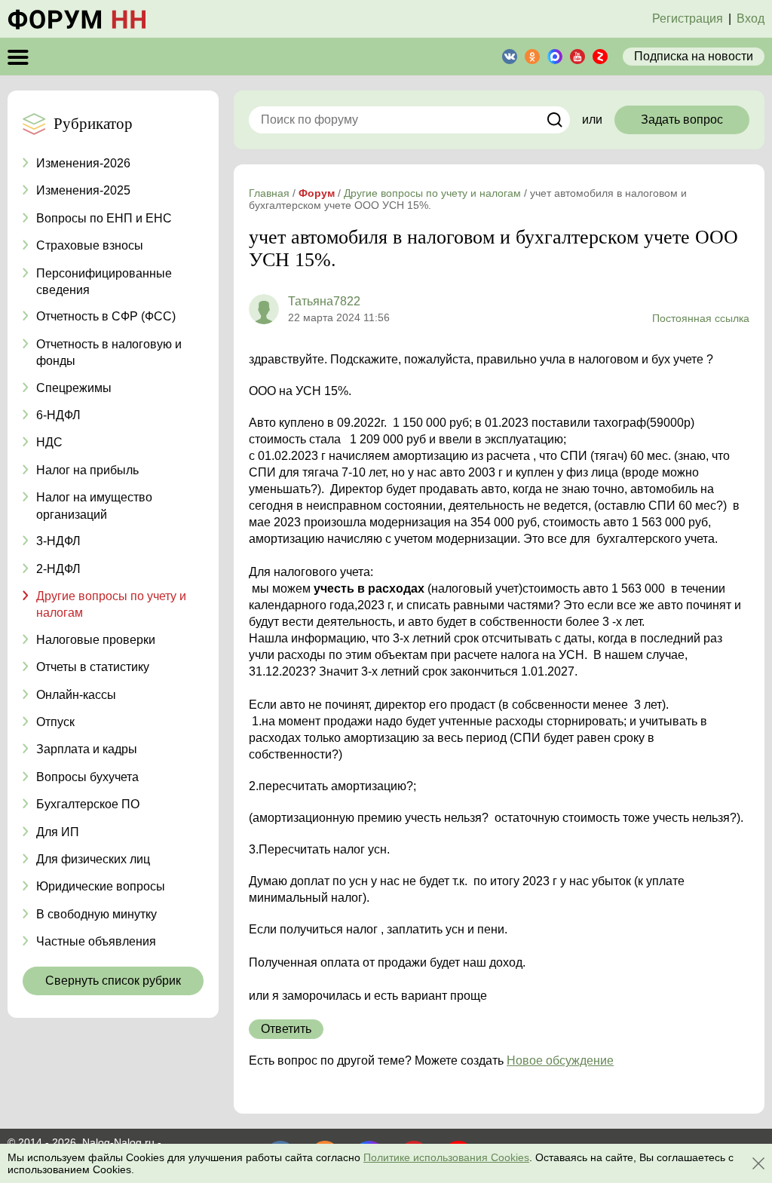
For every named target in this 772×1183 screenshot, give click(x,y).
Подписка (693, 56)
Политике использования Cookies (446, 1157)
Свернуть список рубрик (113, 980)
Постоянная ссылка (700, 318)
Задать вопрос (682, 119)
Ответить (286, 1028)
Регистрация (687, 18)
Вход (750, 18)
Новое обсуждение (560, 1060)
